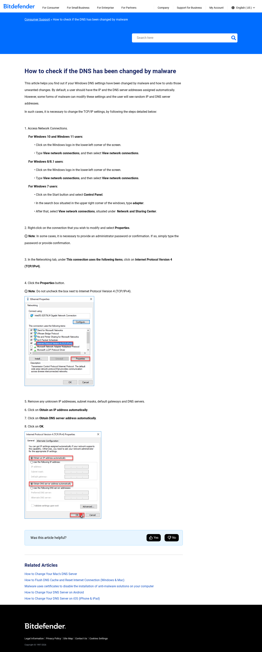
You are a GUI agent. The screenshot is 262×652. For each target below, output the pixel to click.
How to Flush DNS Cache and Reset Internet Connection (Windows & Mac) (74, 580)
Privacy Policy (53, 638)
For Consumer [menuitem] (50, 7)
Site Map (68, 638)
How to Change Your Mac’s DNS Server (51, 574)
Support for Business (189, 7)
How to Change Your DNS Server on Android (54, 592)
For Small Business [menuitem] (78, 7)
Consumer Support (37, 19)
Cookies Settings (98, 638)
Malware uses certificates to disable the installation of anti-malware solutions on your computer (89, 586)
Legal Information (34, 638)
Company (163, 7)
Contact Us (81, 638)
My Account (216, 7)
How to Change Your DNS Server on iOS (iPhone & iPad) (62, 598)
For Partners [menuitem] (128, 7)
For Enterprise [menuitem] (105, 7)
